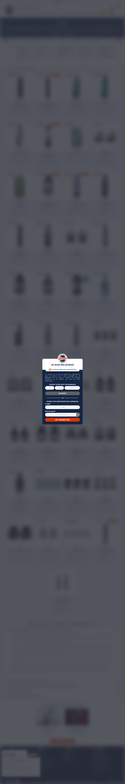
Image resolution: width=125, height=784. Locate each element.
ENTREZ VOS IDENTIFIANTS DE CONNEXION (62, 401)
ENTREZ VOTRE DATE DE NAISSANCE (62, 384)
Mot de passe (50, 411)
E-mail (48, 404)
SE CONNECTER (62, 420)
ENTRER (62, 393)
